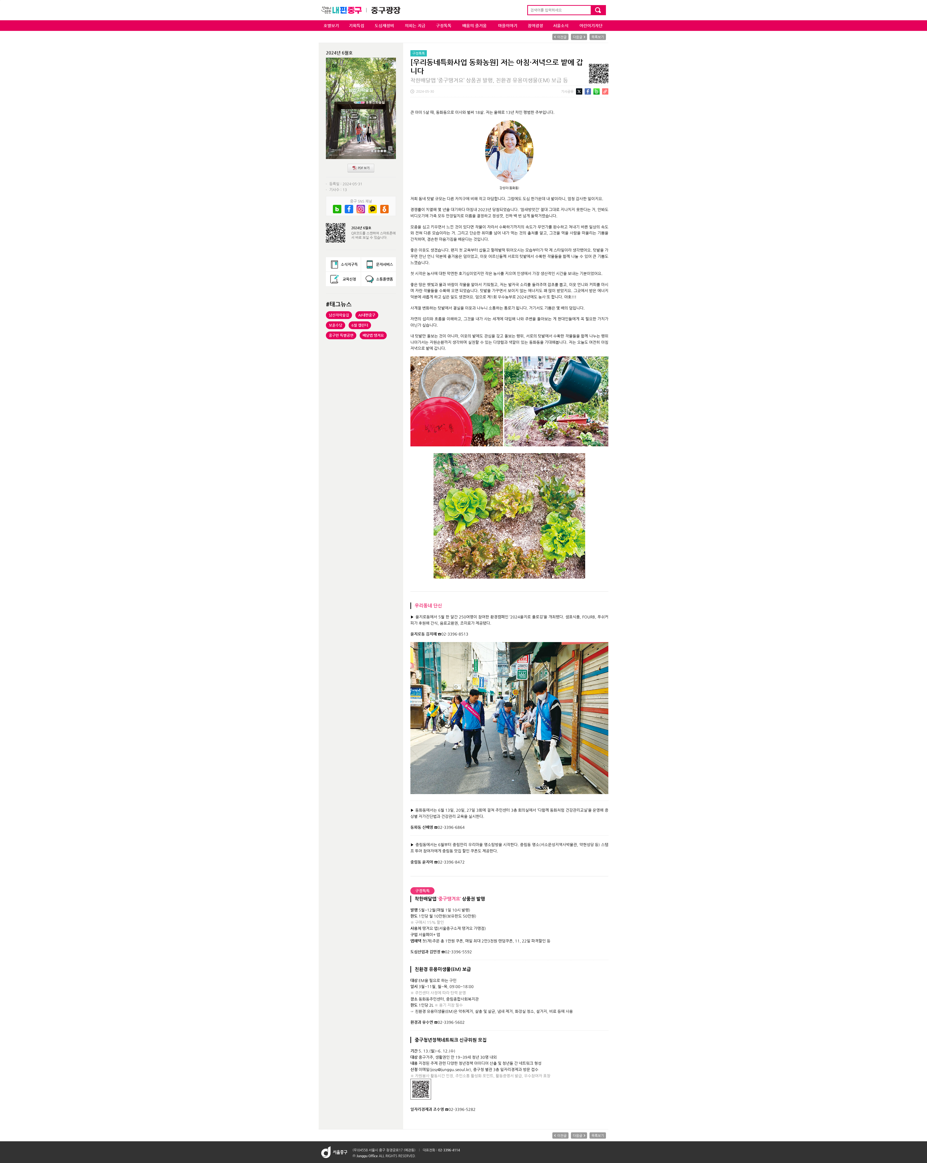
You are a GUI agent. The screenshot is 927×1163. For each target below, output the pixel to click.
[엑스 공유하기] (579, 90)
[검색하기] (598, 10)
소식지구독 (349, 264)
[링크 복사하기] (605, 90)
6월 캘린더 (359, 325)
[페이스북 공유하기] (588, 90)
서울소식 (561, 25)
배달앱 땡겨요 (373, 335)
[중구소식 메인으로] (361, 10)
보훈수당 (335, 325)
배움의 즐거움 (474, 25)
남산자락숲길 (339, 315)
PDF (361, 168)
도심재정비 (384, 25)
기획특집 (356, 25)
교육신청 (349, 279)
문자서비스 (384, 264)
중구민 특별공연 (341, 335)
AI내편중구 (366, 315)
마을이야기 (507, 25)
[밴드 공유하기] (596, 90)
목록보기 (597, 37)
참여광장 (535, 25)
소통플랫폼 (384, 279)
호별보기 (331, 25)
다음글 (577, 37)
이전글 (562, 37)
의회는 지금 (415, 25)
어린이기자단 (591, 25)
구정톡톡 (443, 25)
